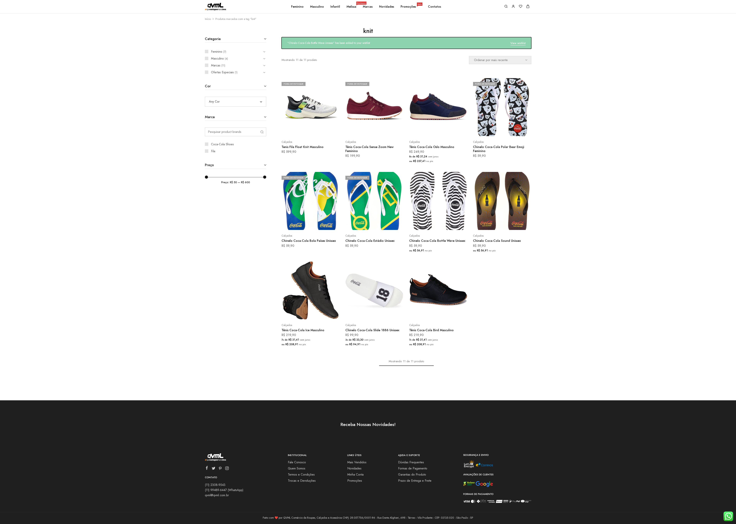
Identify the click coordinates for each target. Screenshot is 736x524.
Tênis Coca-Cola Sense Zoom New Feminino (369, 149)
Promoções (411, 7)
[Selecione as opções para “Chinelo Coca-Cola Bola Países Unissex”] (300, 224)
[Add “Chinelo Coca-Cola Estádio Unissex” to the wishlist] (384, 224)
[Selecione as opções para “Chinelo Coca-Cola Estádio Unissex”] (364, 224)
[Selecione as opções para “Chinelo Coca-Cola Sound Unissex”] (492, 224)
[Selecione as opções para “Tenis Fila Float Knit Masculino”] (300, 130)
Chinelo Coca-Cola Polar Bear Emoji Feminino (498, 149)
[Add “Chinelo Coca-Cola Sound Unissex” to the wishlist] (511, 224)
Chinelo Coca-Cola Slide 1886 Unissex (372, 330)
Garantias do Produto (412, 474)
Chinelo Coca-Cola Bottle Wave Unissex (437, 241)
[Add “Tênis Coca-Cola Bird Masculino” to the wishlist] (447, 313)
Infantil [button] (335, 7)
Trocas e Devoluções (302, 480)
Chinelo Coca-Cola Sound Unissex (497, 241)
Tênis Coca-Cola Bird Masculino (431, 330)
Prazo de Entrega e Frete (414, 480)
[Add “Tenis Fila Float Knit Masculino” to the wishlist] (320, 130)
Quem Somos (296, 468)
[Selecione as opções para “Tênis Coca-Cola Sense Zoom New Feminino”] (364, 130)
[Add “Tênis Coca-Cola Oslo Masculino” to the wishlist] (447, 130)
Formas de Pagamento (412, 468)
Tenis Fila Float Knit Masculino (303, 147)
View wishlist (518, 43)
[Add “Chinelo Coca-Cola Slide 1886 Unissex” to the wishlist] (384, 313)
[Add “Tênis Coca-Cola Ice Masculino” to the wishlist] (320, 313)
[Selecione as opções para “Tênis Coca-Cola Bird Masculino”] (428, 313)
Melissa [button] (352, 7)
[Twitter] (213, 469)
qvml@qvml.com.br (217, 495)
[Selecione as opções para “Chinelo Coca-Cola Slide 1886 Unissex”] (364, 313)
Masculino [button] (317, 7)
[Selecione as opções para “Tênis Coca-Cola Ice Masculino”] (300, 313)
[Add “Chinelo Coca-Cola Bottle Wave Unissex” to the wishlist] (447, 224)
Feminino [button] (297, 7)
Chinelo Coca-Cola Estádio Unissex (369, 241)
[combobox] (235, 102)
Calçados (287, 142)
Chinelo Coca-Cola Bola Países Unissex (309, 241)
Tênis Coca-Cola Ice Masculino (303, 330)
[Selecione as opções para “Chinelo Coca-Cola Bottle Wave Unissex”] (428, 224)
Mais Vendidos (356, 462)
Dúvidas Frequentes (411, 462)
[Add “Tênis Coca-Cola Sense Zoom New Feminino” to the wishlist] (384, 130)
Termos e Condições (301, 474)
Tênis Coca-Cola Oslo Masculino (431, 147)
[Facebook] (206, 469)
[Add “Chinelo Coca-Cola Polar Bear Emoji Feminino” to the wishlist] (511, 130)
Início (208, 19)
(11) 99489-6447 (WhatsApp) (224, 490)
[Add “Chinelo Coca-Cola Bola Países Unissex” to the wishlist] (320, 224)
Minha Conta (355, 474)
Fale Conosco (297, 462)
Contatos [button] (434, 7)
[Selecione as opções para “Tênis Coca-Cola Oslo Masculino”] (428, 130)
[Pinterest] (220, 469)
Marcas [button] (368, 7)
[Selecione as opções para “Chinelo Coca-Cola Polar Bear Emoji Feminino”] (492, 130)
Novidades (386, 7)
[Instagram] (226, 469)
